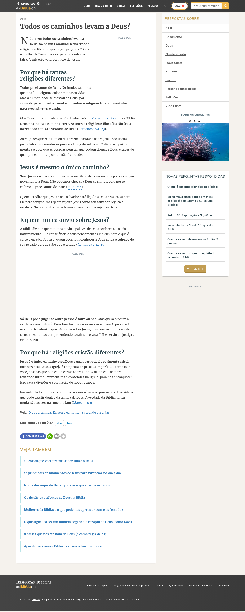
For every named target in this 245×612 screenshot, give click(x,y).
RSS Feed (224, 585)
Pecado (152, 5)
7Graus (36, 599)
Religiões (136, 5)
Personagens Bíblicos (180, 89)
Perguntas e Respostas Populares (131, 585)
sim (59, 422)
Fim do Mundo (175, 54)
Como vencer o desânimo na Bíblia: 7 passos (192, 241)
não (69, 422)
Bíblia (121, 5)
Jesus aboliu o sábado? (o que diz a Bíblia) (191, 227)
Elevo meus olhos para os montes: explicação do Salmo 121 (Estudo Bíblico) (190, 201)
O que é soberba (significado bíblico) (192, 187)
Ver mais (194, 269)
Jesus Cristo (103, 5)
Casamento (173, 37)
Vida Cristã (173, 106)
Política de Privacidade (201, 585)
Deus (87, 5)
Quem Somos (176, 585)
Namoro (171, 71)
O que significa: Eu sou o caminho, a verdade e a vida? (69, 412)
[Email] (57, 436)
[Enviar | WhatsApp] (50, 436)
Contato (159, 585)
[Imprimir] (63, 436)
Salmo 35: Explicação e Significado (191, 215)
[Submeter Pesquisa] (225, 5)
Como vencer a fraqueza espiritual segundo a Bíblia (190, 255)
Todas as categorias (195, 114)
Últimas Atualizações (97, 585)
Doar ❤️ (180, 5)
